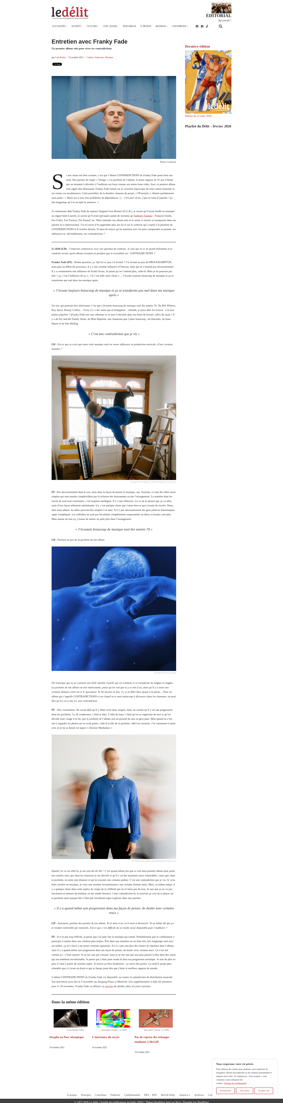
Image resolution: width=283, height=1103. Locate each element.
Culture (90, 57)
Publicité (115, 1094)
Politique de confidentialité (235, 1083)
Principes (86, 1094)
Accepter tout (263, 1091)
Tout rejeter (245, 1091)
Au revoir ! (224, 20)
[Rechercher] (224, 26)
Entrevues (99, 57)
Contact (212, 1094)
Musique (109, 57)
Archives (199, 1094)
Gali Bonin (60, 57)
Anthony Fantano (143, 215)
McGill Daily (168, 1094)
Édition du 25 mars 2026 (198, 115)
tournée (109, 986)
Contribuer (100, 1094)
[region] (244, 1078)
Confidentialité (132, 1094)
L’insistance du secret (105, 1037)
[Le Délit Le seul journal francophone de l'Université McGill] (70, 12)
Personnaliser (225, 1091)
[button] (66, 26)
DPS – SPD (150, 1094)
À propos (145, 26)
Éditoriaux (129, 26)
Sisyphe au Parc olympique (66, 1037)
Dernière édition (197, 46)
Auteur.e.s (184, 1094)
